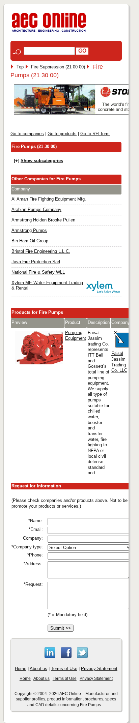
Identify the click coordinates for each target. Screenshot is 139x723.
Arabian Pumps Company (36, 209)
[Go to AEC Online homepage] (49, 31)
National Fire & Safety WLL (38, 272)
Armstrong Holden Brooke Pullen (43, 219)
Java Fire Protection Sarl (35, 261)
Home (20, 668)
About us (38, 668)
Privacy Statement (99, 668)
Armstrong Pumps (29, 230)
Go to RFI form (95, 133)
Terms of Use (64, 668)
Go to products (62, 133)
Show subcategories (42, 160)
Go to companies (27, 133)
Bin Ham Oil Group (29, 240)
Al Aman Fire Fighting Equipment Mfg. (48, 199)
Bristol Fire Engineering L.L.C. (40, 251)
